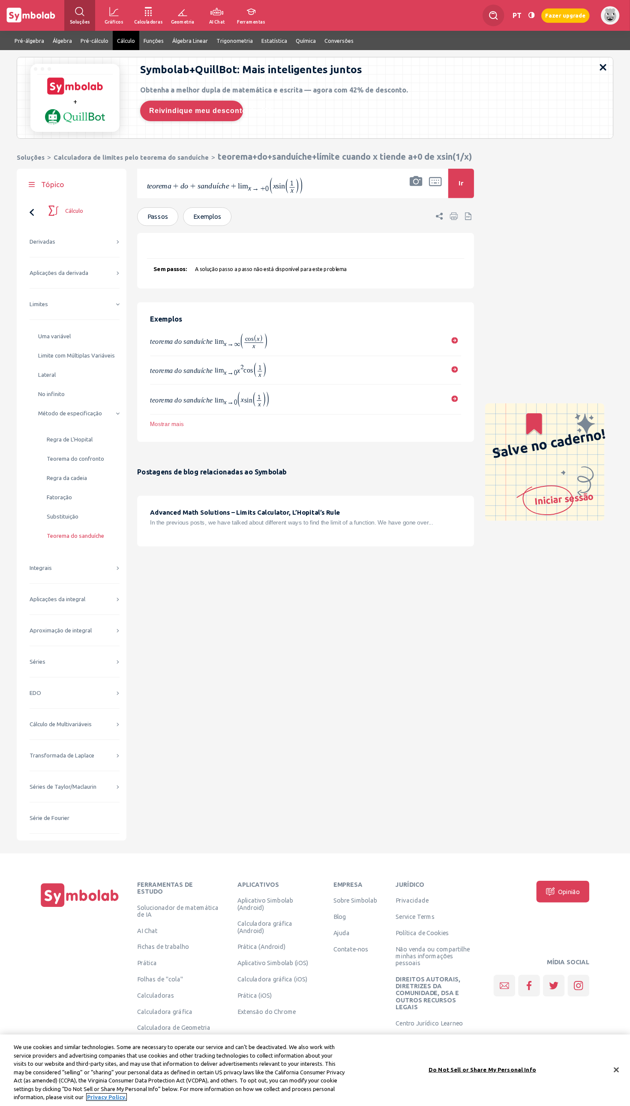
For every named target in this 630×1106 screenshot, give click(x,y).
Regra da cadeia (67, 478)
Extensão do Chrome (266, 1011)
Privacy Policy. (106, 1097)
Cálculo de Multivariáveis (61, 724)
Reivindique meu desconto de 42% (196, 110)
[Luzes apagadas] (531, 15)
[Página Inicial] (80, 906)
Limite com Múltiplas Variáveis (76, 355)
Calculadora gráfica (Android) (265, 927)
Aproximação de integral (61, 630)
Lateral (47, 375)
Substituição (62, 516)
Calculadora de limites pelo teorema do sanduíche (131, 157)
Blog (339, 916)
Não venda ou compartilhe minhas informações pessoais (433, 955)
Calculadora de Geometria (173, 1027)
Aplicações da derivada (59, 273)
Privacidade (412, 900)
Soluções (31, 157)
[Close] (616, 1069)
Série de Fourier (49, 818)
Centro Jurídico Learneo (429, 1023)
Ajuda (341, 932)
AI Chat (147, 930)
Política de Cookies (422, 932)
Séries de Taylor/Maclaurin (63, 787)
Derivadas (42, 241)
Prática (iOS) (254, 995)
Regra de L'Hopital (70, 439)
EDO (35, 693)
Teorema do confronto (75, 459)
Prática (147, 963)
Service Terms (415, 916)
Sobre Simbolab (355, 900)
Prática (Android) (261, 946)
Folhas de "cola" (160, 978)
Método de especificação (70, 413)
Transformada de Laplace (62, 755)
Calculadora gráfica (164, 1011)
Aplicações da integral (57, 599)
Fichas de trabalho (163, 946)
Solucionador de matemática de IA (178, 911)
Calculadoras (155, 995)
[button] (416, 188)
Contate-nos (351, 948)
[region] (315, 1070)
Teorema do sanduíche (75, 536)
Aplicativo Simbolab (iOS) (273, 963)
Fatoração (59, 497)
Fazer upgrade (565, 15)
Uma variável (54, 336)
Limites (39, 304)
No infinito (51, 394)
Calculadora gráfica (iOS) (272, 978)
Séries (37, 662)
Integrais (41, 568)
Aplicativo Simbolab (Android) (265, 904)
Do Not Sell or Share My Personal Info (482, 1069)
